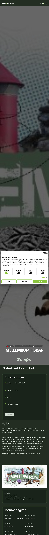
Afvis (9, 281)
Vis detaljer (42, 277)
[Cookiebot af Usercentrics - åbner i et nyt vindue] (42, 253)
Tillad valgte (24, 281)
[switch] (18, 273)
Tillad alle (40, 281)
